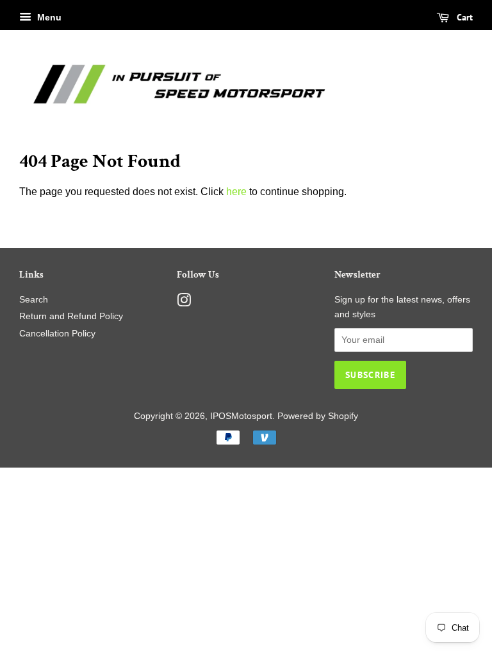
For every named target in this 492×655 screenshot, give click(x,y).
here (236, 191)
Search (33, 299)
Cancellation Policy (57, 333)
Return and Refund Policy (71, 316)
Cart (463, 17)
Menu (48, 17)
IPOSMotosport (241, 416)
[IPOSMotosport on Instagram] (184, 303)
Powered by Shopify (317, 416)
